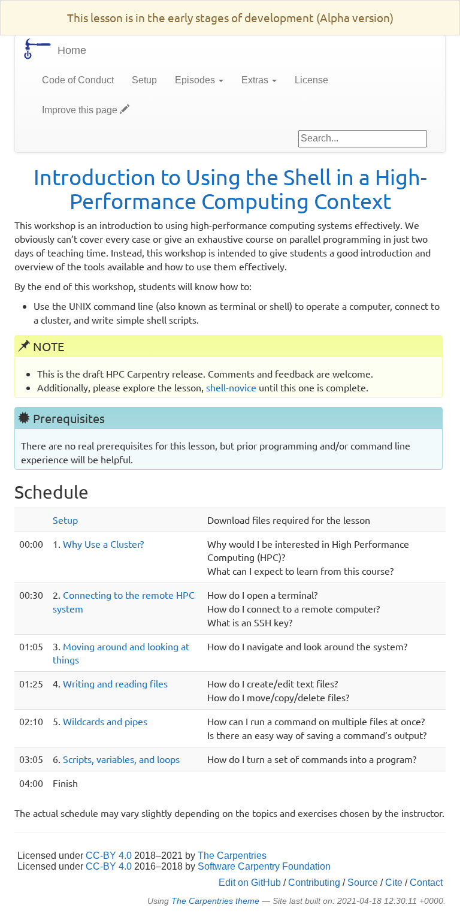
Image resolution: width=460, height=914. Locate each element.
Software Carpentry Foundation (264, 866)
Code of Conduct (78, 80)
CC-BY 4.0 (109, 855)
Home (72, 50)
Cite (393, 882)
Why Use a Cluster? (103, 544)
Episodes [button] (196, 80)
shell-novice (231, 387)
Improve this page (81, 110)
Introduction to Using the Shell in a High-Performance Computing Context (230, 188)
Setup (144, 80)
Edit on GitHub (250, 882)
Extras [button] (256, 80)
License (311, 80)
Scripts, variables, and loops (121, 759)
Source (362, 882)
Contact (426, 882)
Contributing (314, 882)
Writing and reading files (115, 683)
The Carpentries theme (215, 901)
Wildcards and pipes (105, 721)
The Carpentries (232, 855)
